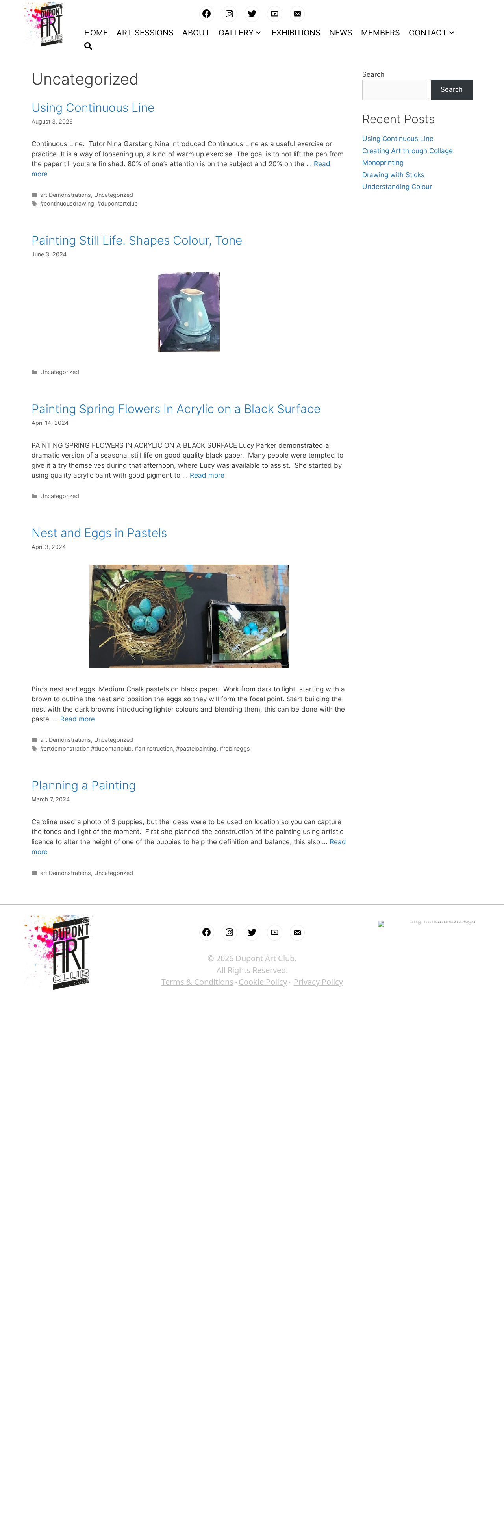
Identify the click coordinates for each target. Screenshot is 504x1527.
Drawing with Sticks (393, 175)
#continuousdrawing (67, 203)
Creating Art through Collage (407, 151)
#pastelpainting (196, 748)
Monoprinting (383, 163)
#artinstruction (154, 748)
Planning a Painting (84, 785)
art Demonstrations (65, 194)
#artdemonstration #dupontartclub (86, 748)
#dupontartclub (117, 203)
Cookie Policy (263, 982)
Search (373, 74)
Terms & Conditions (197, 982)
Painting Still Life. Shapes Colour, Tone (137, 240)
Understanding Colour (397, 187)
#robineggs (235, 748)
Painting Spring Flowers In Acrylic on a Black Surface (176, 409)
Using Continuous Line (93, 107)
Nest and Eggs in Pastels (99, 533)
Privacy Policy (318, 982)
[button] (258, 32)
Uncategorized (113, 194)
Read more (207, 475)
